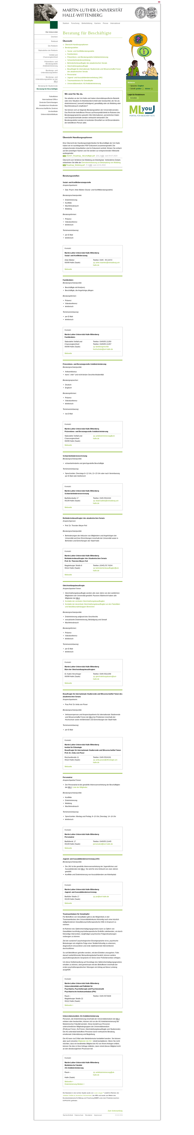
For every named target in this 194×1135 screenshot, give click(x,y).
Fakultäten (53, 96)
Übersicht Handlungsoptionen (76, 45)
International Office (50, 99)
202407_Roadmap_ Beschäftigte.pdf (80, 156)
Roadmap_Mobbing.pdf (75, 165)
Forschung (75, 23)
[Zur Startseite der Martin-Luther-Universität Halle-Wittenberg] (48, 12)
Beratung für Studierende (48, 86)
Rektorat (54, 41)
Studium (66, 23)
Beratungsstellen (71, 48)
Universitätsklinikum (49, 114)
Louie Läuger (99, 1093)
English (141, 86)
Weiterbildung (87, 23)
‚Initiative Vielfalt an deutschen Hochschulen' (77, 1095)
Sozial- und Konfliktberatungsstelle (80, 51)
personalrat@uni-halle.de (103, 844)
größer (138, 89)
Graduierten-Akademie (48, 105)
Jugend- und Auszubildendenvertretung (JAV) (84, 78)
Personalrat (71, 75)
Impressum (98, 1115)
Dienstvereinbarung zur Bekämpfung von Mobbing (101, 163)
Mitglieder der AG (85, 1041)
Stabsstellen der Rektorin (48, 50)
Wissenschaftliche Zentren (47, 108)
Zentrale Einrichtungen (48, 102)
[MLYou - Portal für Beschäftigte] (142, 119)
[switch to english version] (159, 2)
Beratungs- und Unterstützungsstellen (49, 71)
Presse (105, 23)
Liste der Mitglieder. (80, 787)
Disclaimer (88, 1115)
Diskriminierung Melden (74, 1084)
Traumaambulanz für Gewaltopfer (80, 81)
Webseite (68, 269)
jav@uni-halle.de (102, 897)
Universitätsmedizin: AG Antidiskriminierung (84, 84)
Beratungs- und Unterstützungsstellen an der (47, 79)
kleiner (148, 89)
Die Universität (52, 32)
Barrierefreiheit (68, 1115)
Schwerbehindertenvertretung (78, 60)
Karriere (97, 23)
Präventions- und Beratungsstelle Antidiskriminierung (50, 64)
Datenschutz (79, 1115)
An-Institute (53, 111)
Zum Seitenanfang (115, 1111)
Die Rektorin (53, 46)
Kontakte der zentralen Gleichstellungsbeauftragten (85, 601)
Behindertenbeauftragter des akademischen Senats (87, 63)
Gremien (54, 37)
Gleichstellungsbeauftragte (77, 66)
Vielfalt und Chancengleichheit (50, 56)
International (115, 23)
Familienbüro (72, 54)
